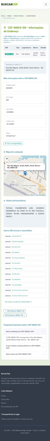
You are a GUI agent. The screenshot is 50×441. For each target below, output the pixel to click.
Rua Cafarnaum (12, 263)
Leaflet (31, 195)
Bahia (9, 16)
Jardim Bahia (31, 16)
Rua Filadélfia (12, 252)
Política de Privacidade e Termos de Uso (17, 419)
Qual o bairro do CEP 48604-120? (18, 354)
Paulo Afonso (19, 16)
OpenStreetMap (41, 195)
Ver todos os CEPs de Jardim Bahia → (18, 302)
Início (3, 16)
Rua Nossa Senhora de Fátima (16, 290)
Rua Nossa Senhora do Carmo (16, 295)
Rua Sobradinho (12, 279)
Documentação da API (9, 407)
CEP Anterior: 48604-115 (15, 311)
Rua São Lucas (12, 274)
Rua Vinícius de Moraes (15, 258)
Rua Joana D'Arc (13, 247)
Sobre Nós (5, 399)
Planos (3, 403)
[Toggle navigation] (46, 4)
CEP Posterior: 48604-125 (14, 315)
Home (3, 396)
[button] (25, 173)
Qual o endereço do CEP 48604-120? (20, 331)
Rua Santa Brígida (13, 285)
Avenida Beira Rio (13, 236)
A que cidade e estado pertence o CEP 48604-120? (23, 347)
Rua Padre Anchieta (13, 268)
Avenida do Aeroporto (14, 241)
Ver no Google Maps (14, 143)
